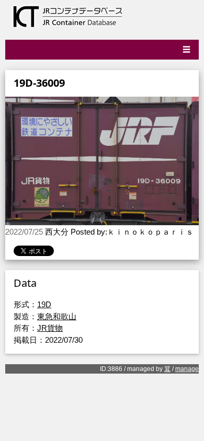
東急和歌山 (56, 316)
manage (187, 369)
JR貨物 (50, 327)
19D (44, 304)
